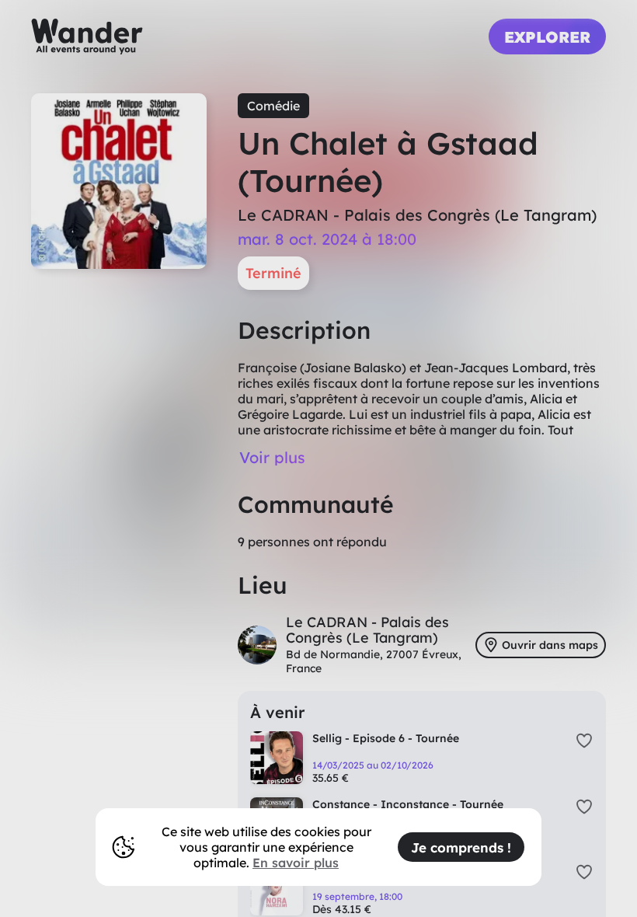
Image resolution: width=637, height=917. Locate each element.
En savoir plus (295, 862)
